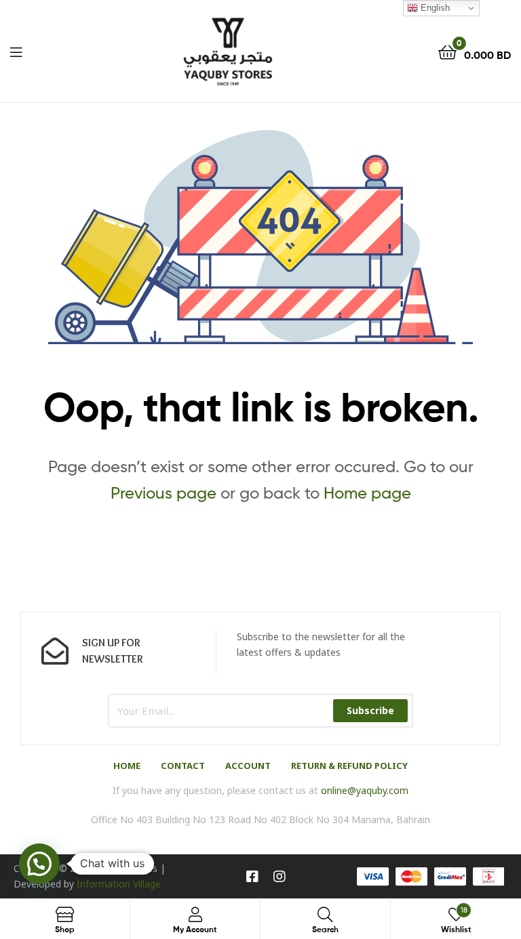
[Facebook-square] (252, 876)
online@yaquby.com (364, 790)
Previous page (163, 493)
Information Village (119, 883)
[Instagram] (279, 876)
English (434, 8)
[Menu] (16, 51)
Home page (367, 493)
